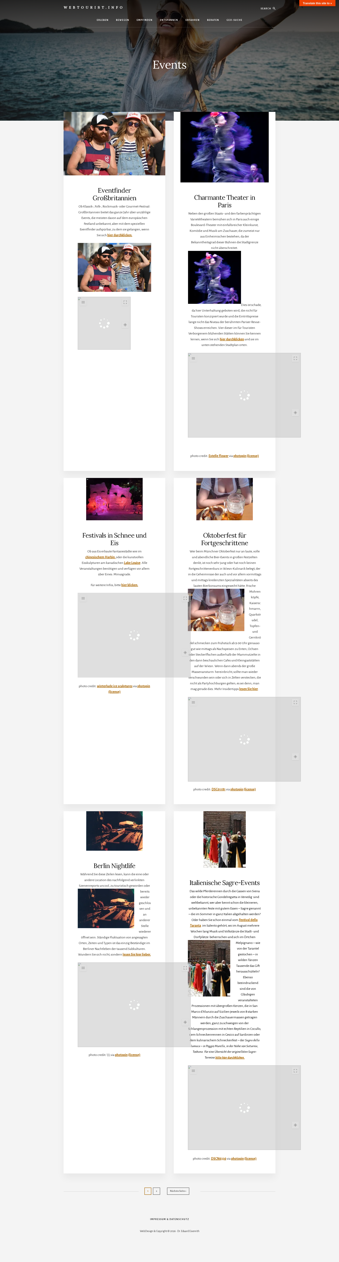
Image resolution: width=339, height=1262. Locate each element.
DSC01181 (218, 789)
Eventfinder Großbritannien (114, 194)
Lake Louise (132, 563)
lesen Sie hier (248, 689)
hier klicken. (129, 585)
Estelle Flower (218, 456)
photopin (239, 456)
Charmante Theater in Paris (224, 201)
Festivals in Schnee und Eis (114, 539)
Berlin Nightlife (114, 866)
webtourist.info (94, 7)
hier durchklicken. (119, 235)
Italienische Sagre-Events (224, 883)
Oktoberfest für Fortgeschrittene (224, 539)
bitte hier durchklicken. (230, 1057)
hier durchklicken (232, 339)
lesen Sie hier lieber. (137, 954)
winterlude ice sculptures (114, 686)
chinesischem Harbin (100, 557)
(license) (253, 456)
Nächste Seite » (179, 1191)
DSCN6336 (218, 1158)
